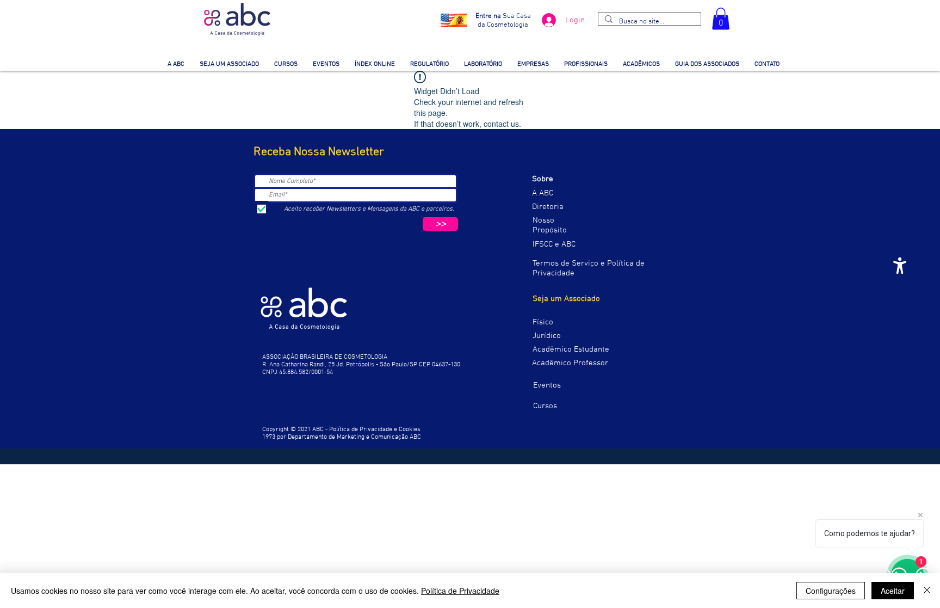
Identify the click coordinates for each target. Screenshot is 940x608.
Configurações (831, 590)
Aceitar (893, 590)
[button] (721, 19)
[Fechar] (926, 590)
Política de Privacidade (460, 590)
